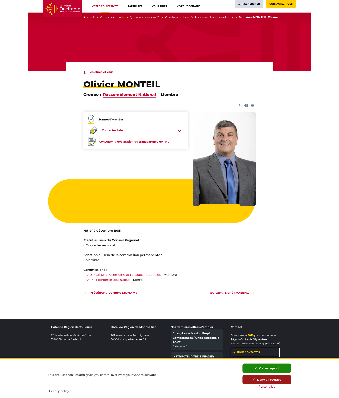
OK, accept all (268, 368)
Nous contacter (248, 352)
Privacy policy (59, 391)
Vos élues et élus (177, 17)
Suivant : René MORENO (229, 293)
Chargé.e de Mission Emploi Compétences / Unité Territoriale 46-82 (196, 338)
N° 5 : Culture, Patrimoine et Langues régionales (123, 275)
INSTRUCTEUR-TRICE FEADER (193, 356)
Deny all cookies (268, 379)
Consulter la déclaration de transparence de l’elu (134, 141)
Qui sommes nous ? (144, 17)
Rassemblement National (129, 94)
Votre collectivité (112, 17)
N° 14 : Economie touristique (108, 280)
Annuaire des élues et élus (214, 17)
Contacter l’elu (112, 130)
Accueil (88, 17)
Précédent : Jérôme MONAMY (114, 293)
